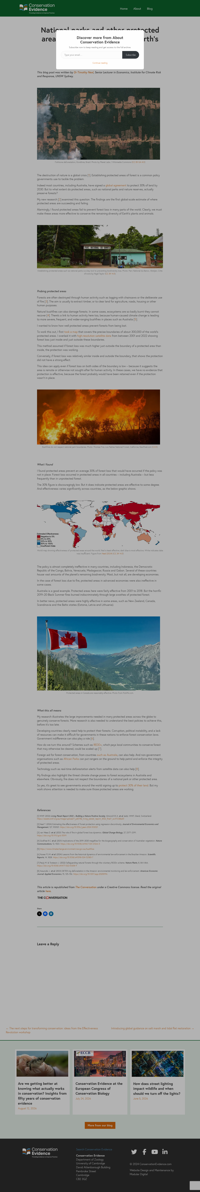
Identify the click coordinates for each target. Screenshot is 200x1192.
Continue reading (100, 63)
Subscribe (131, 54)
